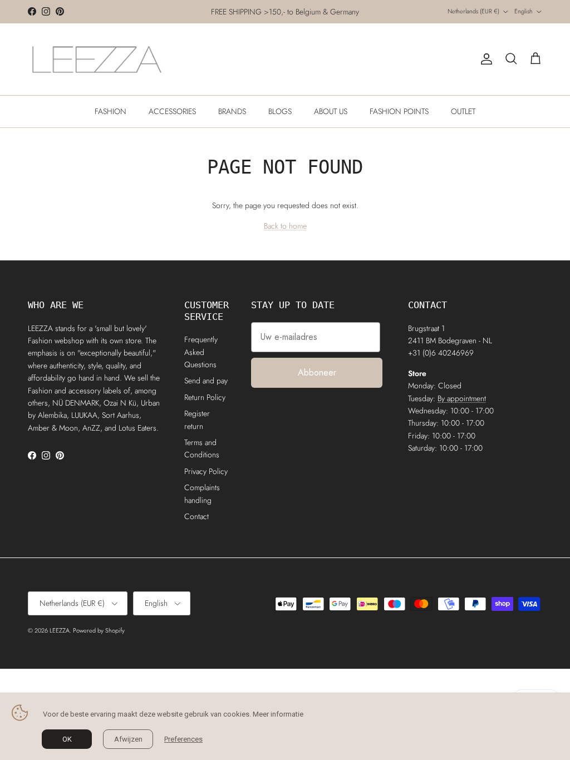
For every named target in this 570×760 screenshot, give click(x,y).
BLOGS (280, 111)
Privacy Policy (206, 471)
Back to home (285, 225)
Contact (196, 516)
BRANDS (232, 111)
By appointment (462, 398)
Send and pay (206, 380)
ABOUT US (330, 111)
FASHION (110, 111)
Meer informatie (278, 714)
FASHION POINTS (399, 111)
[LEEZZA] (97, 59)
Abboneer (317, 372)
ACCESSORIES (172, 111)
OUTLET (463, 111)
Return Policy (204, 397)
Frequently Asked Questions (201, 352)
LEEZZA (60, 630)
